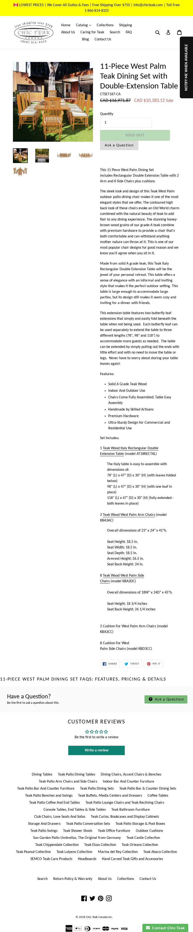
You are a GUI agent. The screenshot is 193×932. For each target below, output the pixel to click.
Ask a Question (119, 145)
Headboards (87, 859)
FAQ (129, 32)
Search (115, 32)
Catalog (84, 25)
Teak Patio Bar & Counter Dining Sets (147, 789)
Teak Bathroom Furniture (130, 810)
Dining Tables (42, 774)
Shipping (125, 25)
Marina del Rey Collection (118, 852)
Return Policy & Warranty (72, 879)
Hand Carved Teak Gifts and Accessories (132, 859)
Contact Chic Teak (167, 928)
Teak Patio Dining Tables (76, 774)
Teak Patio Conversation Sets (88, 824)
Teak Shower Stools (77, 831)
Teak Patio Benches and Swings (48, 796)
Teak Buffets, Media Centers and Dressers (110, 796)
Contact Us (103, 39)
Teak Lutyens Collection (74, 852)
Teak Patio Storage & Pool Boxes (140, 824)
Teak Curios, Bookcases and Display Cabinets (125, 817)
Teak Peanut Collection (33, 852)
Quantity (106, 114)
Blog (85, 39)
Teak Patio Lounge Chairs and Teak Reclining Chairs (124, 803)
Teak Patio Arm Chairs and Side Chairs (68, 782)
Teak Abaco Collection (160, 852)
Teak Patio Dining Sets (97, 789)
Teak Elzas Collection (100, 845)
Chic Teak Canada (97, 917)
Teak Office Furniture (114, 831)
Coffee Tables (158, 796)
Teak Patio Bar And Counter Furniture (45, 789)
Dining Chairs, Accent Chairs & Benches (131, 774)
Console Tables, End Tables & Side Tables (75, 810)
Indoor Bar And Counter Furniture (128, 782)
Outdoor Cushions (149, 831)
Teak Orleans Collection (140, 845)
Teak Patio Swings (43, 831)
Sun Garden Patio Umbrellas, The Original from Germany (77, 838)
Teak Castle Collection (143, 838)
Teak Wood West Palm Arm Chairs (129, 515)
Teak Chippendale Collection (57, 845)
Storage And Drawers (44, 824)
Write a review (97, 750)
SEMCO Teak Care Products (51, 859)
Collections (105, 25)
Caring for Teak (92, 32)
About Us (68, 32)
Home (65, 25)
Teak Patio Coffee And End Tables (54, 803)
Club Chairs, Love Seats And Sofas (59, 817)
